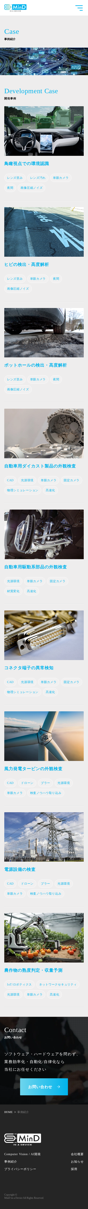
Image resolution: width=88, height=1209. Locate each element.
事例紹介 (10, 1161)
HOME (8, 1112)
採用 (74, 1169)
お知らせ (77, 1161)
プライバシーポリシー (20, 1169)
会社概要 (77, 1154)
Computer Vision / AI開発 (22, 1154)
